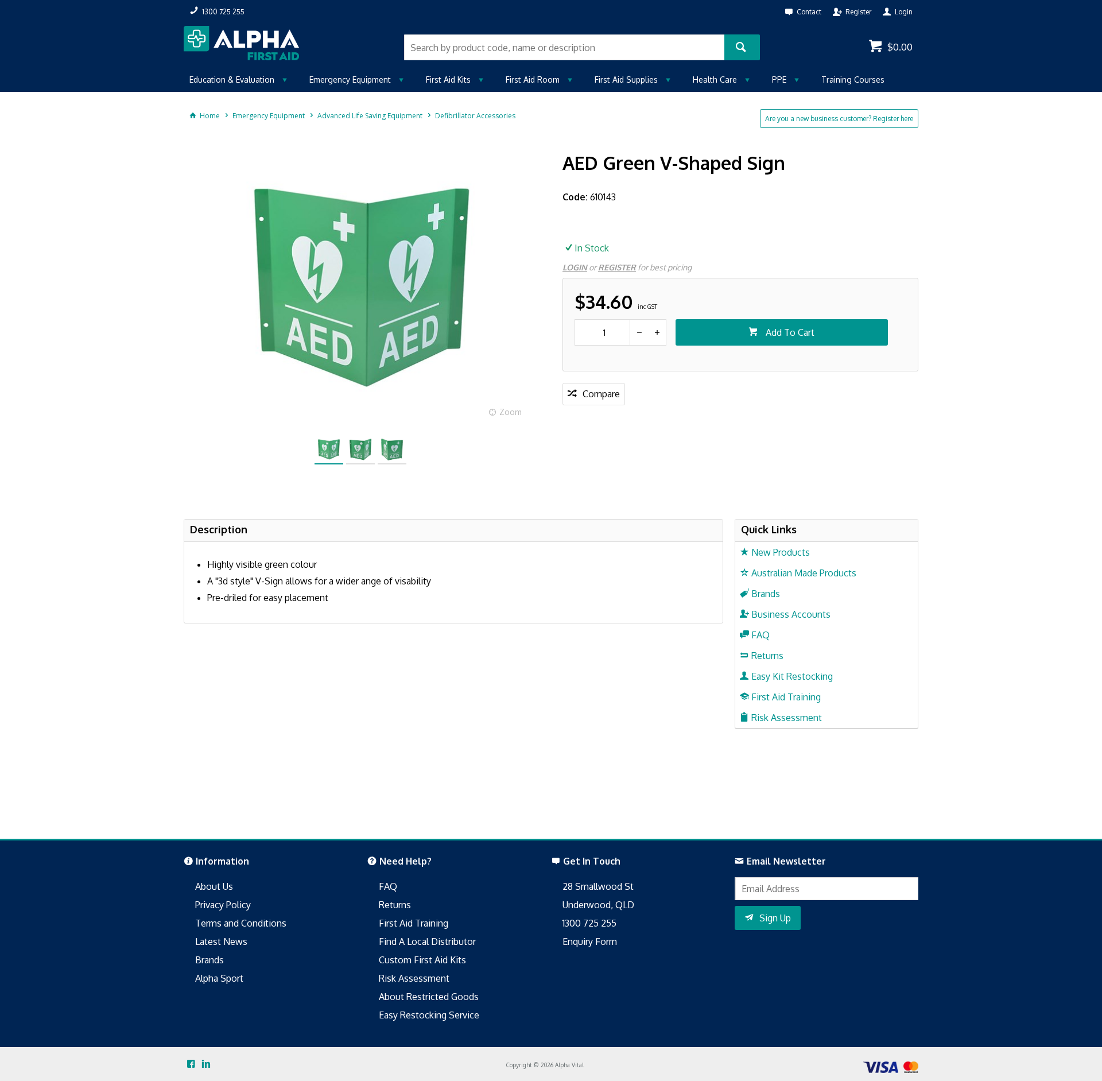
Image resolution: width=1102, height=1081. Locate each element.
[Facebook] (191, 1064)
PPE (779, 79)
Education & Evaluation (231, 79)
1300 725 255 (589, 923)
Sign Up (775, 918)
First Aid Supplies (626, 79)
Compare (601, 394)
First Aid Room (533, 79)
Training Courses (852, 79)
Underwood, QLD (598, 904)
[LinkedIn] (206, 1064)
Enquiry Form (589, 941)
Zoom (510, 412)
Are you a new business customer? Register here (839, 118)
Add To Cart (788, 332)
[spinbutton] (602, 332)
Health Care (715, 79)
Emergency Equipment (350, 79)
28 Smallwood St (598, 886)
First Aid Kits (448, 79)
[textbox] (564, 47)
